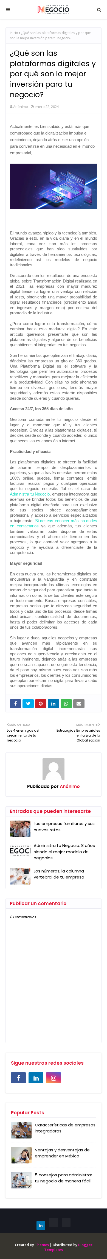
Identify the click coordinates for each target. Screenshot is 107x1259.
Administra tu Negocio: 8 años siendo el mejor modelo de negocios (64, 852)
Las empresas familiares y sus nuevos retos (64, 827)
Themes (42, 1244)
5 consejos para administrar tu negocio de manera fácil (63, 1178)
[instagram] (53, 1077)
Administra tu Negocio (30, 494)
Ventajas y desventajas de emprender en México (62, 1153)
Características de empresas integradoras (65, 1128)
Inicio (14, 32)
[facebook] (18, 1077)
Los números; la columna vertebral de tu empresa (59, 874)
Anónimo (20, 106)
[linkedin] (36, 1077)
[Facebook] (53, 1222)
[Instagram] (66, 1222)
